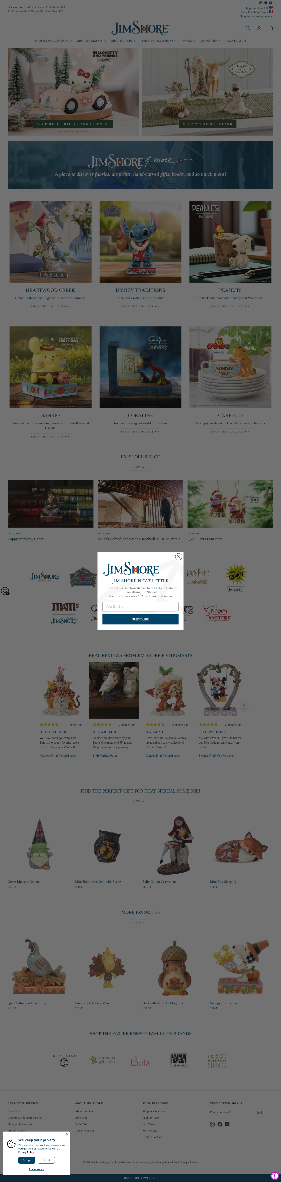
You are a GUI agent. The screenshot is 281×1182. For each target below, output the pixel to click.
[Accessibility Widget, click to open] (274, 1175)
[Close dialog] (178, 556)
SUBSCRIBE (140, 619)
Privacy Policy (26, 1152)
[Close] (67, 1134)
